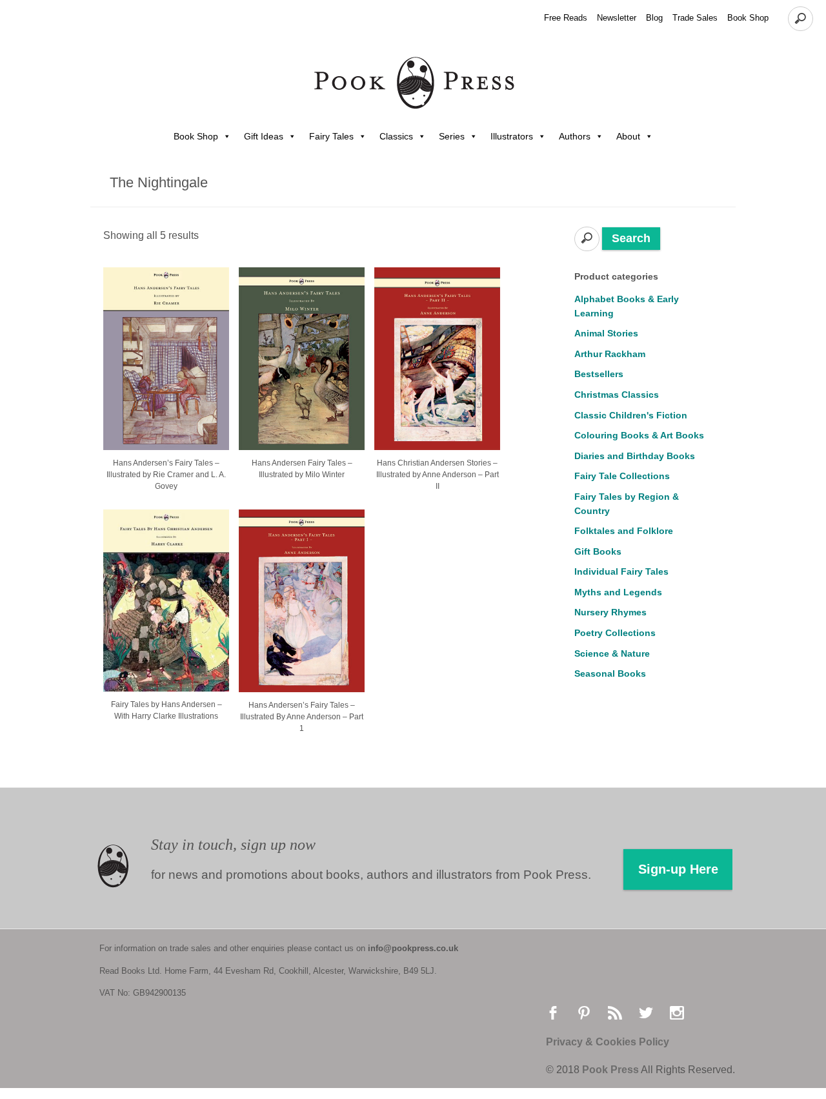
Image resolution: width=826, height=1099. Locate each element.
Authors (574, 136)
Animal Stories (606, 333)
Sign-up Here (678, 869)
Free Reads (565, 18)
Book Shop (748, 18)
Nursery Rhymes (610, 612)
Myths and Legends (618, 592)
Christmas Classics (616, 394)
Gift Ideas (263, 136)
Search (631, 238)
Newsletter (616, 18)
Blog (654, 18)
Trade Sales (695, 18)
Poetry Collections (615, 633)
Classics (396, 136)
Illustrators (511, 136)
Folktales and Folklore (623, 531)
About (628, 136)
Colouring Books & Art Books (639, 435)
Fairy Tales (331, 136)
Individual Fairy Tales (621, 571)
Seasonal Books (610, 673)
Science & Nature (612, 653)
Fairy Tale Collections (622, 476)
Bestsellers (598, 374)
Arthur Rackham (609, 354)
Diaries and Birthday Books (634, 456)
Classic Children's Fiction (630, 415)
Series (452, 136)
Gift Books (597, 551)
